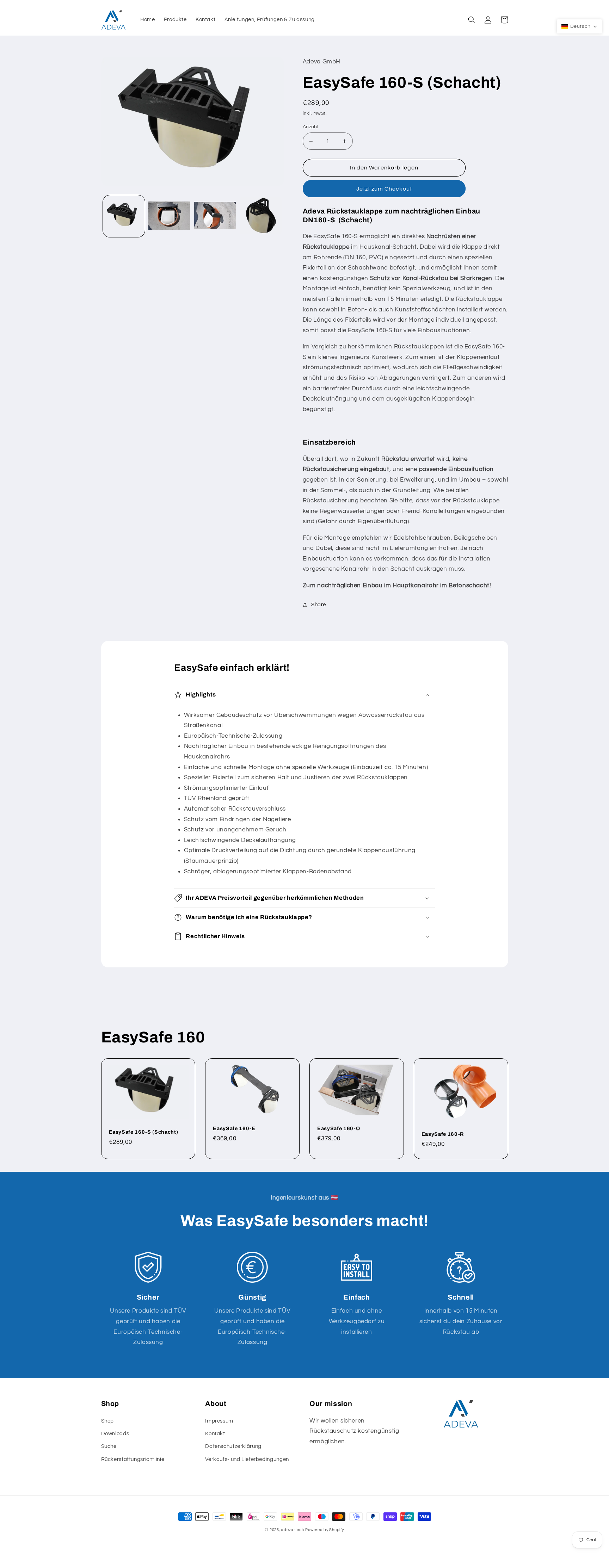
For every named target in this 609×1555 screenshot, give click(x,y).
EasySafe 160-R (443, 1134)
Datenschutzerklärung (233, 1446)
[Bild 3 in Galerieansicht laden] (215, 216)
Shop (107, 1421)
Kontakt (215, 1433)
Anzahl (311, 126)
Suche (109, 1446)
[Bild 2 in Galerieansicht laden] (169, 216)
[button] (472, 20)
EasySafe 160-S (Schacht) (143, 1132)
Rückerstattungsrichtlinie (133, 1459)
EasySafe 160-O (338, 1128)
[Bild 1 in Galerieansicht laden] (124, 216)
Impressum (219, 1421)
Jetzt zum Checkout (384, 189)
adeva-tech (292, 1530)
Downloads (115, 1433)
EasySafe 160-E (234, 1128)
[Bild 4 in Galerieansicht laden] (261, 216)
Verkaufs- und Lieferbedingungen (247, 1459)
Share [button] (318, 604)
